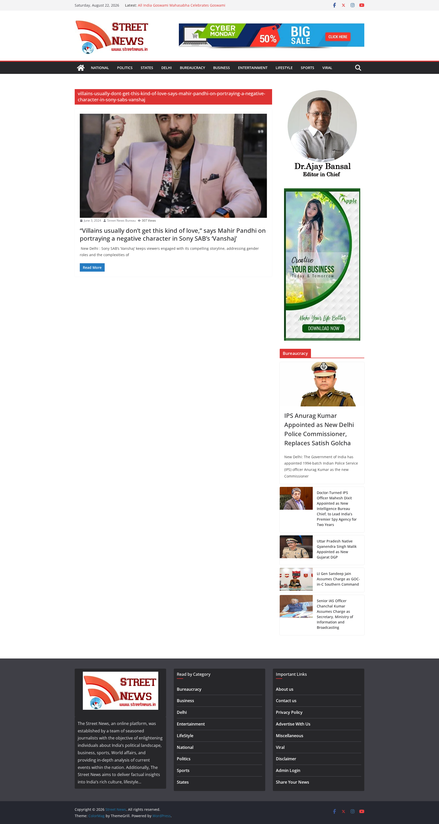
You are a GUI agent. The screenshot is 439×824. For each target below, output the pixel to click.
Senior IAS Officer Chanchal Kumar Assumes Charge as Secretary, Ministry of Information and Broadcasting (335, 614)
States (147, 67)
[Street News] (81, 68)
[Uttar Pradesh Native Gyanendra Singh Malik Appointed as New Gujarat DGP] (296, 550)
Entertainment (253, 67)
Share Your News (292, 782)
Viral (327, 67)
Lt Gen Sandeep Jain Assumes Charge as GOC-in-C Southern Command (338, 579)
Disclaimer (286, 759)
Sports (307, 67)
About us (284, 689)
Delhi (166, 67)
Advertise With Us (293, 724)
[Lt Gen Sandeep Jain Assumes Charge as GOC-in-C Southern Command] (296, 580)
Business (221, 67)
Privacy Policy (289, 712)
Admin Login (288, 770)
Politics (125, 67)
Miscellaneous (289, 735)
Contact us (286, 700)
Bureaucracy (192, 67)
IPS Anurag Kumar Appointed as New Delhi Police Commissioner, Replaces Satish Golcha (319, 429)
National (100, 67)
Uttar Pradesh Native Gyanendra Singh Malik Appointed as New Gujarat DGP (337, 549)
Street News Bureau (121, 220)
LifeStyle (284, 67)
